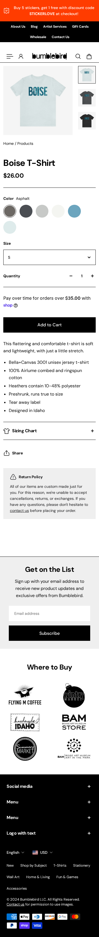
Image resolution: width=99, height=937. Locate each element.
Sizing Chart (24, 431)
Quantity (11, 275)
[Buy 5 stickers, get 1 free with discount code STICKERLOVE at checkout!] (49, 11)
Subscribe (49, 633)
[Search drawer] (78, 56)
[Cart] (89, 56)
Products (25, 143)
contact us (19, 510)
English (13, 852)
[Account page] (20, 56)
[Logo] (49, 56)
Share (17, 453)
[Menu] (9, 56)
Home (9, 143)
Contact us (15, 904)
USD (44, 852)
